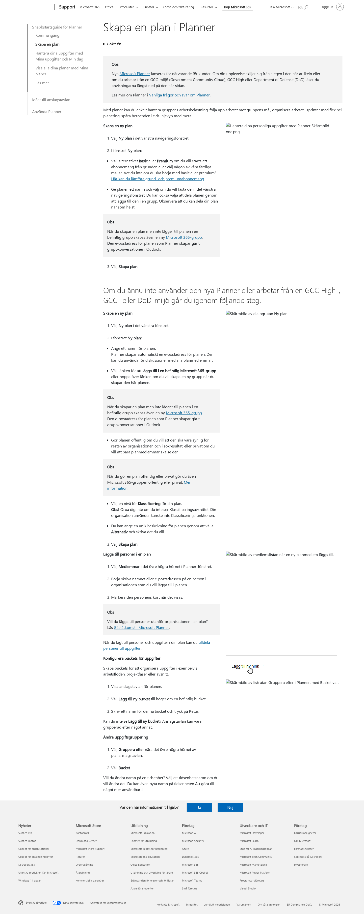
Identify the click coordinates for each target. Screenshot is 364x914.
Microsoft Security (193, 841)
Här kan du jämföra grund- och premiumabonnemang (157, 178)
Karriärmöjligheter (305, 833)
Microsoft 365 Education (145, 856)
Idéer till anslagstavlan (51, 99)
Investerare (301, 864)
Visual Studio (248, 888)
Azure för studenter (142, 888)
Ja (199, 807)
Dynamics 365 (190, 856)
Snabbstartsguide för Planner (57, 26)
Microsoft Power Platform (255, 872)
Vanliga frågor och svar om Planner (179, 94)
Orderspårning (84, 864)
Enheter (148, 7)
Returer (80, 856)
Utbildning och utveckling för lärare (151, 872)
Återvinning (83, 872)
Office (109, 7)
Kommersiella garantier (90, 880)
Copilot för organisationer (33, 849)
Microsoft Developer (252, 833)
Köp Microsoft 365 (237, 7)
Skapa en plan (47, 44)
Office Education (140, 864)
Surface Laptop (27, 841)
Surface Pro (25, 833)
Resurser (207, 7)
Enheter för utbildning (143, 841)
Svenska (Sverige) (36, 902)
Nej (230, 807)
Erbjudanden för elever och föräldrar (152, 880)
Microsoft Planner (135, 73)
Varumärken (243, 904)
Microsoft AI (189, 833)
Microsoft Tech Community (256, 856)
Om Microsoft (302, 841)
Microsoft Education (142, 833)
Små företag (189, 888)
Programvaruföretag (252, 880)
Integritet (192, 904)
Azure (185, 849)
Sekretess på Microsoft (308, 856)
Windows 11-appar (29, 880)
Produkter (127, 7)
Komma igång (47, 35)
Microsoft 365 (89, 7)
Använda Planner (46, 111)
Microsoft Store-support (90, 849)
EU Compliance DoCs (299, 904)
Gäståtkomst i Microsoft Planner (141, 627)
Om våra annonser (269, 904)
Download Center (86, 841)
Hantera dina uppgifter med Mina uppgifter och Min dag (59, 55)
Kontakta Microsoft (168, 904)
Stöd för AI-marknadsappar (256, 849)
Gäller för (114, 43)
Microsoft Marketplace (253, 864)
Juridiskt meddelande (217, 904)
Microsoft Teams (192, 880)
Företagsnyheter (304, 849)
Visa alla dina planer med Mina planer (61, 70)
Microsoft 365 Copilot (195, 872)
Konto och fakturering (178, 7)
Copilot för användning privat (35, 856)
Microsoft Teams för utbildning (148, 849)
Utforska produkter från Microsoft (38, 872)
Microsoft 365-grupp (184, 237)
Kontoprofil (82, 833)
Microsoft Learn (249, 841)
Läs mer (42, 82)
